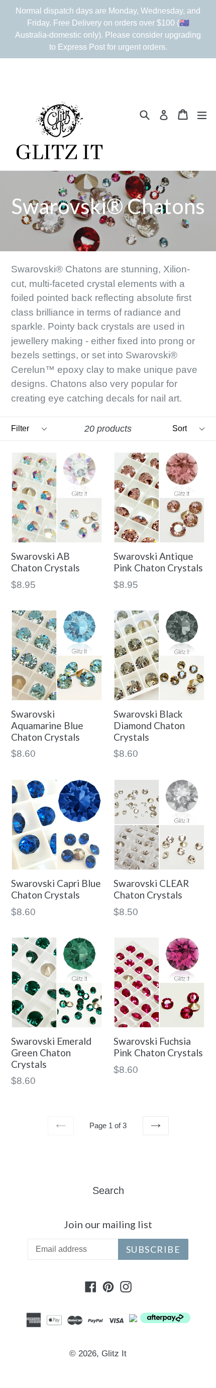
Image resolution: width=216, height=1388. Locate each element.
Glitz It (114, 1353)
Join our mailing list (108, 1224)
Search (108, 1190)
